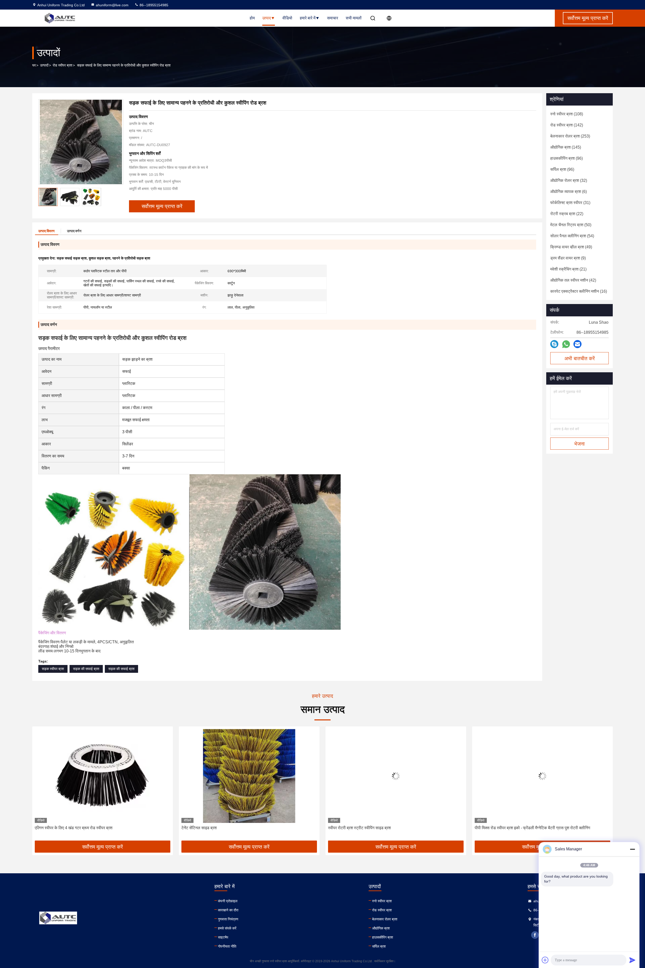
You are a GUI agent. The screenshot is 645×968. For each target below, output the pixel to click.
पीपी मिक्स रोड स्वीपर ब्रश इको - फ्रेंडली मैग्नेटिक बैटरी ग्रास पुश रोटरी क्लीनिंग (385, 828)
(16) (578, 291)
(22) (566, 214)
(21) (568, 269)
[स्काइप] (554, 344)
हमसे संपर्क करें (227, 928)
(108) (566, 114)
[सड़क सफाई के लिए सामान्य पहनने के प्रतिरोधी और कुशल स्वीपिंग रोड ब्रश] (80, 141)
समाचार (332, 18)
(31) (570, 203)
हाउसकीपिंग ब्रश (382, 937)
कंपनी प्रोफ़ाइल (227, 901)
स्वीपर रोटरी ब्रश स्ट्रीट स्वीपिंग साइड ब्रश (212, 828)
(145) (565, 147)
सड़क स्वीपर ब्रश (53, 669)
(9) (568, 258)
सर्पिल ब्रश (379, 946)
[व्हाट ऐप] (566, 344)
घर (34, 65)
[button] (41, 785)
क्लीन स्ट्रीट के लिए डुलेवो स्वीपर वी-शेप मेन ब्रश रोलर (514, 828)
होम (252, 18)
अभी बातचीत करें (579, 358)
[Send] (632, 959)
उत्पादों (44, 65)
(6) (568, 191)
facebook (535, 935)
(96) (566, 158)
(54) (572, 236)
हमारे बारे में (307, 18)
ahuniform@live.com (112, 5)
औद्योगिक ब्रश (381, 928)
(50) (570, 225)
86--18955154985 (153, 5)
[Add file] (545, 959)
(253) (570, 136)
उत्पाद (266, 18)
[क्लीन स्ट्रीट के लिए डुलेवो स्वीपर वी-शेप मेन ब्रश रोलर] (542, 776)
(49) (571, 247)
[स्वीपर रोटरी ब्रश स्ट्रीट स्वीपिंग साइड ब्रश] (249, 776)
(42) (573, 280)
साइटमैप (223, 937)
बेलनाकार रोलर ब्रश (384, 919)
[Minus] (632, 849)
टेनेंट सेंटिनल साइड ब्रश (52, 828)
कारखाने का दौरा (228, 910)
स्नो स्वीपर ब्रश (382, 901)
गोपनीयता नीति (227, 946)
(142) (566, 125)
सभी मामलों (354, 18)
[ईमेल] (577, 344)
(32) (568, 180)
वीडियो (287, 18)
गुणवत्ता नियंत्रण (228, 919)
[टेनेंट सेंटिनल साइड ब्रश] (102, 776)
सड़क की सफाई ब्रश (86, 669)
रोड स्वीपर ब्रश (62, 65)
